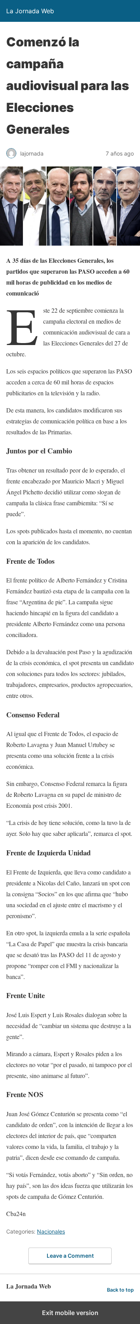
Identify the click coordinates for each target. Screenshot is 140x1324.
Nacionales (51, 1231)
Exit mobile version (70, 1313)
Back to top (120, 1290)
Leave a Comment (70, 1255)
